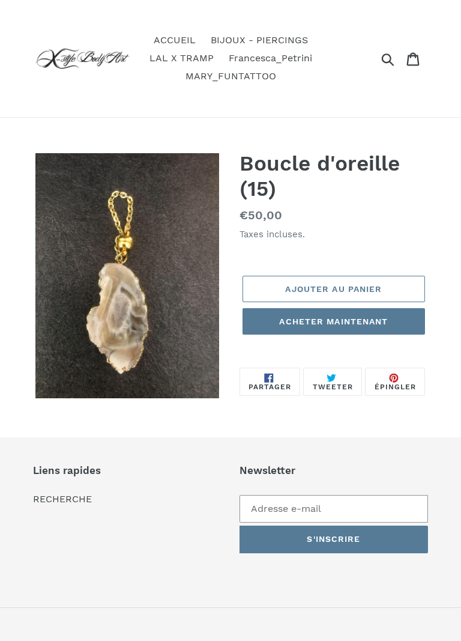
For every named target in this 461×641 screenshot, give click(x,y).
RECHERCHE (62, 499)
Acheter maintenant (333, 321)
